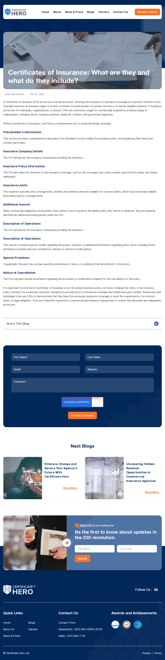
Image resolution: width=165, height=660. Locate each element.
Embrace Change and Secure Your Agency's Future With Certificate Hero (60, 470)
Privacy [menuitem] (146, 653)
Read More (70, 487)
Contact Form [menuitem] (66, 622)
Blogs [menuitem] (90, 11)
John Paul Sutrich (14, 94)
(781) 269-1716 (76, 635)
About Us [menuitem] (9, 629)
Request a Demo (147, 11)
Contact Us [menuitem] (120, 11)
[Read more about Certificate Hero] (156, 589)
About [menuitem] (57, 11)
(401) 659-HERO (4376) (88, 629)
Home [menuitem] (45, 11)
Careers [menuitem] (103, 11)
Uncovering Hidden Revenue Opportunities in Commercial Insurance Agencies (141, 472)
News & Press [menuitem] (74, 11)
